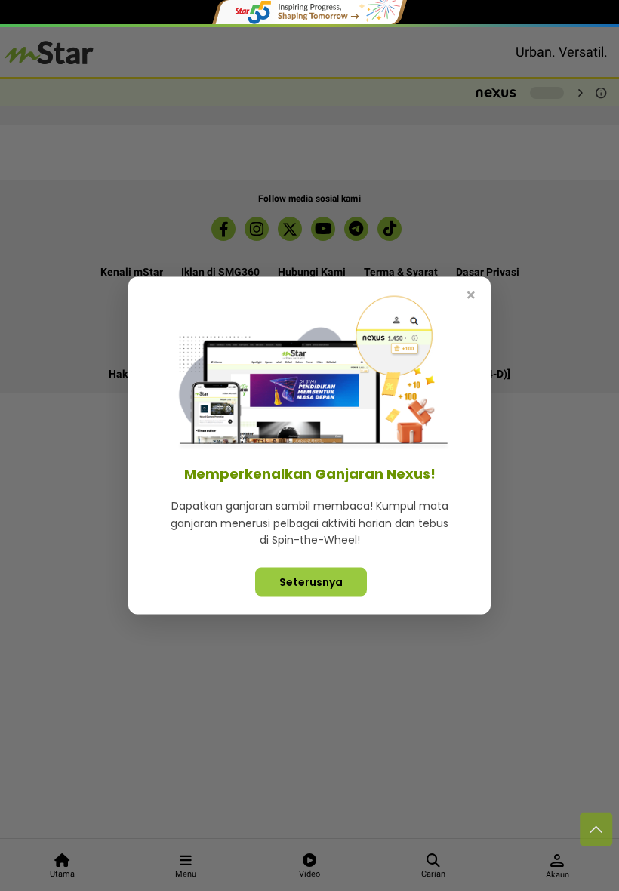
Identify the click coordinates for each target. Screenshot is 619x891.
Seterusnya (311, 581)
